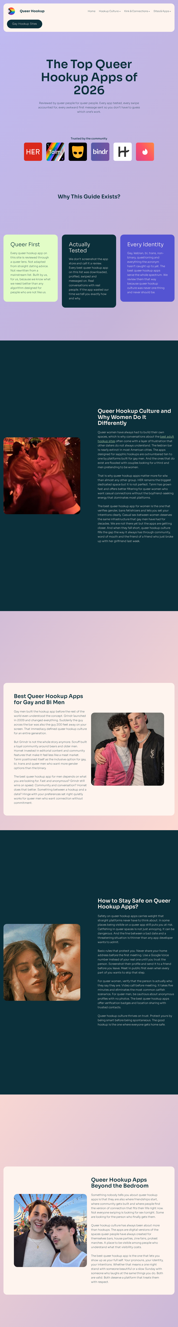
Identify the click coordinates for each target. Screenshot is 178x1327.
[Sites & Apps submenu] (170, 11)
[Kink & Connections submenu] (149, 11)
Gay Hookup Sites (24, 24)
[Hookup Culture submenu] (120, 11)
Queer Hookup (32, 11)
